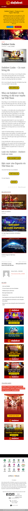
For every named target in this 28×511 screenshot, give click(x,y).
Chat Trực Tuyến (15, 505)
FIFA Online (20, 386)
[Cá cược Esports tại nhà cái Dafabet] (14, 231)
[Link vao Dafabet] (14, 210)
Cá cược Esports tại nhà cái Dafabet (11, 233)
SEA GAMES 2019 (15, 390)
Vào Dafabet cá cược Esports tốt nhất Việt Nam (13, 297)
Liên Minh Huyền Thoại (20, 388)
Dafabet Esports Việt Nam (8, 255)
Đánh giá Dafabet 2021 (7, 292)
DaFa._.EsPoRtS (11, 46)
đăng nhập (18, 26)
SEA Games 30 (8, 390)
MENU (4, 6)
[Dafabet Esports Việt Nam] (14, 253)
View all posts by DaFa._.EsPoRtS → (18, 274)
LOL (3, 390)
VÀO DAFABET (10, 26)
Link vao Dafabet (6, 211)
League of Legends (5, 388)
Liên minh (12, 388)
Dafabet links (5, 295)
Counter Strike (10, 386)
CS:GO (15, 386)
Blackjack (4, 386)
